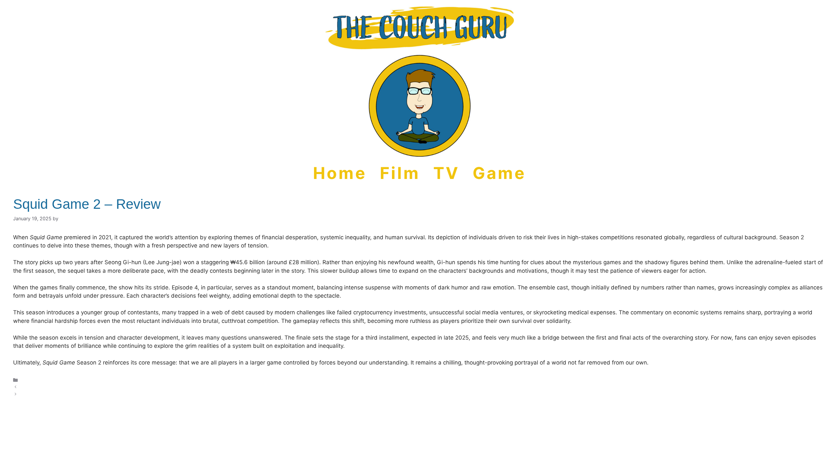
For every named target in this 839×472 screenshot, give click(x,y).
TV (446, 173)
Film (400, 173)
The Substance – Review (47, 387)
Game (499, 173)
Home (340, 173)
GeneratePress (442, 421)
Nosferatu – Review (42, 394)
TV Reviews (34, 380)
